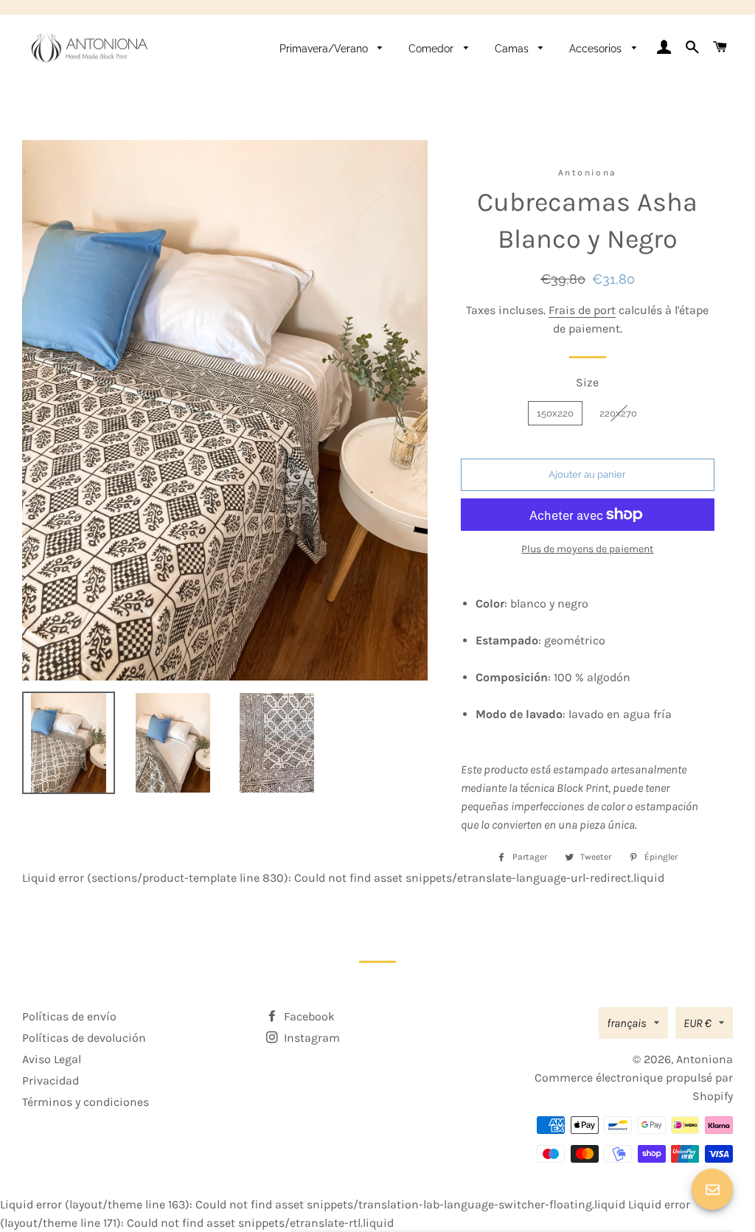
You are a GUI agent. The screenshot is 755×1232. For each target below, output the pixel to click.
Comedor (432, 49)
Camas (513, 49)
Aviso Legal (51, 1059)
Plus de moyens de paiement (587, 549)
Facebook (308, 1016)
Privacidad (50, 1080)
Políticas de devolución (84, 1038)
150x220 (555, 413)
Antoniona (704, 1059)
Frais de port (582, 310)
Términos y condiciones (85, 1102)
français (627, 1023)
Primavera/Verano (325, 49)
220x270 (618, 413)
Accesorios (596, 49)
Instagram (310, 1038)
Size (587, 382)
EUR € (697, 1023)
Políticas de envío (69, 1016)
